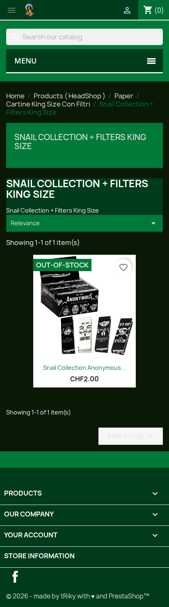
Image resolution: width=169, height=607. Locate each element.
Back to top (130, 436)
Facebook (15, 576)
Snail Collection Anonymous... (84, 367)
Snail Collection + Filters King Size (80, 142)
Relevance (84, 223)
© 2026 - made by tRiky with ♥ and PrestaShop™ (77, 596)
